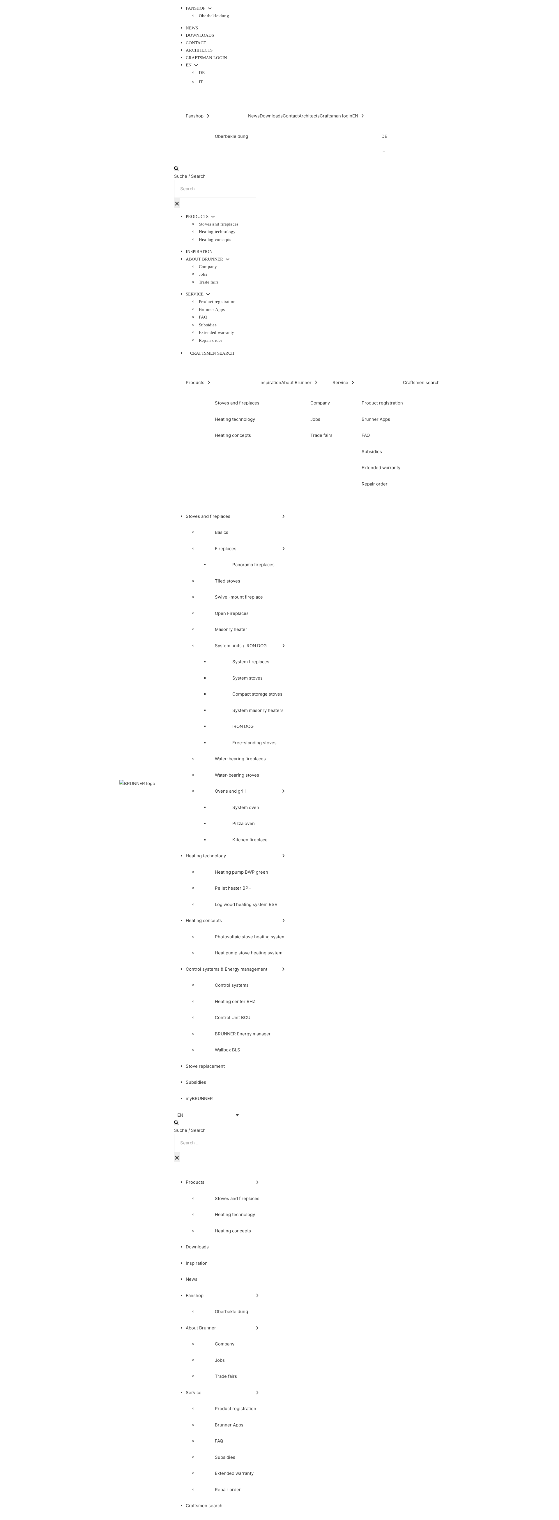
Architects (199, 50)
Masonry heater (231, 629)
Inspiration (199, 251)
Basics (221, 532)
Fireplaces (225, 548)
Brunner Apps (212, 309)
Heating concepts (215, 239)
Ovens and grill (230, 791)
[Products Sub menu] (213, 216)
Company (208, 266)
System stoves (247, 678)
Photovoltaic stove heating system (250, 937)
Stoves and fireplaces (218, 224)
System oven (245, 807)
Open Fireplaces (232, 613)
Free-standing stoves (254, 742)
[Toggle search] (176, 168)
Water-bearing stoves (237, 775)
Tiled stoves (227, 581)
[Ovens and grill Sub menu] (283, 791)
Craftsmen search (212, 353)
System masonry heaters (258, 710)
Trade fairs (209, 282)
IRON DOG (243, 726)
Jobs (203, 274)
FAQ (203, 317)
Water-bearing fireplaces (240, 758)
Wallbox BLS (227, 1050)
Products (197, 216)
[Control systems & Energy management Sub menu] (283, 969)
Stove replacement (205, 1066)
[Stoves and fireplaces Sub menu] (283, 516)
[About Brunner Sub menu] (227, 259)
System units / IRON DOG (241, 645)
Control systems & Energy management (226, 969)
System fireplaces (250, 661)
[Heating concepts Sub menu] (283, 920)
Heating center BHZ (235, 1001)
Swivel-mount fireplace (239, 597)
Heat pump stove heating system (248, 953)
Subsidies (208, 325)
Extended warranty (216, 332)
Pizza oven (243, 823)
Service (195, 294)
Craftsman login (206, 57)
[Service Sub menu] (208, 294)
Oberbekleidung (214, 15)
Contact (196, 43)
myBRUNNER (199, 1098)
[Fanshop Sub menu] (210, 8)
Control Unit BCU (232, 1017)
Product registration (217, 301)
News (192, 28)
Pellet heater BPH (233, 888)
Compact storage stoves (257, 694)
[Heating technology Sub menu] (283, 856)
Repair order (210, 340)
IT (201, 82)
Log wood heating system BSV (246, 904)
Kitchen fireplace (250, 839)
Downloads (200, 35)
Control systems (232, 985)
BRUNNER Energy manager (243, 1034)
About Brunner (204, 259)
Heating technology (217, 231)
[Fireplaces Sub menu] (283, 548)
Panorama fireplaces (253, 564)
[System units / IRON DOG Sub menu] (283, 645)
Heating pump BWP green (241, 872)
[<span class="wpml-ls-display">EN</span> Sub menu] (196, 65)
